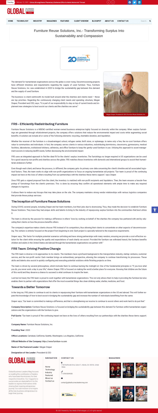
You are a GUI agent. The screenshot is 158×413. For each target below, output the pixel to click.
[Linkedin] (139, 2)
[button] (155, 210)
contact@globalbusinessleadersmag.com (74, 382)
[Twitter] (134, 2)
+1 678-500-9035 (67, 374)
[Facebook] (130, 2)
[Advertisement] (106, 12)
